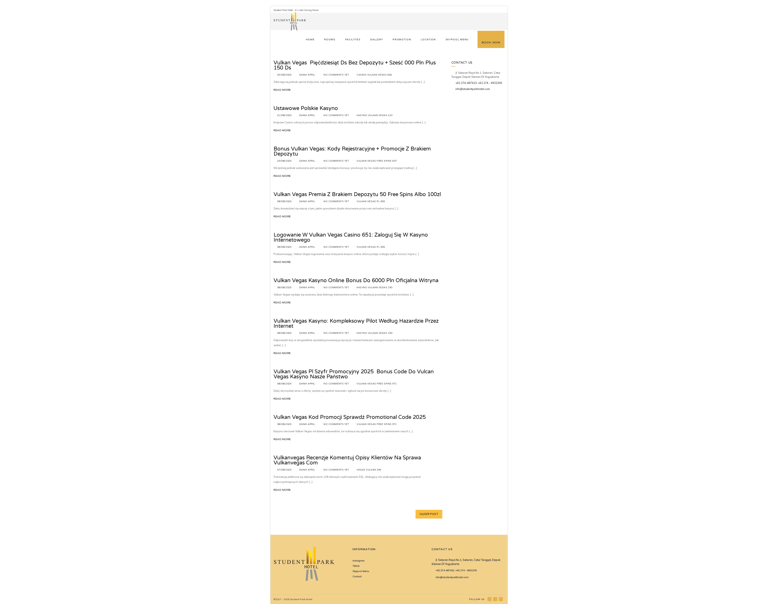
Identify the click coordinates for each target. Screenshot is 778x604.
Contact (357, 576)
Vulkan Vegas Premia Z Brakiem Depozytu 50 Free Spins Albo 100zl (357, 194)
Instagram (359, 560)
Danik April (307, 75)
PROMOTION (402, 39)
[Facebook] (489, 599)
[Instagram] (495, 599)
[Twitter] (501, 599)
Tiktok (356, 565)
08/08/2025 (284, 201)
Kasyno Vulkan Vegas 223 (375, 115)
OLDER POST (429, 514)
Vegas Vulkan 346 (369, 469)
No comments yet (336, 75)
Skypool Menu (361, 571)
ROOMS (329, 39)
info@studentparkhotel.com (472, 89)
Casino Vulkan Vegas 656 (374, 75)
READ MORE (282, 90)
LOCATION (428, 39)
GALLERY (376, 39)
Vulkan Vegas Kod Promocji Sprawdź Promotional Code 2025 (350, 417)
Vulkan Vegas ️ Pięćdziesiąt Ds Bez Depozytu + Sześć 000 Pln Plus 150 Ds (355, 65)
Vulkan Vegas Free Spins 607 (377, 161)
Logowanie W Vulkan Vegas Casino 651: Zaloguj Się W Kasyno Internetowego (351, 237)
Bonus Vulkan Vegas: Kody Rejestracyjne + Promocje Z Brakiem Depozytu (352, 151)
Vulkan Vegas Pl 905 (371, 201)
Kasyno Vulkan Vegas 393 (375, 287)
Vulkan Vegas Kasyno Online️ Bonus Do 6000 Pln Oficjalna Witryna (356, 280)
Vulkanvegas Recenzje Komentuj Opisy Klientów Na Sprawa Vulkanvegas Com (347, 460)
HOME (310, 39)
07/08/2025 (284, 469)
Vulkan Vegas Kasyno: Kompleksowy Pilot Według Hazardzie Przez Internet (356, 323)
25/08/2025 (284, 75)
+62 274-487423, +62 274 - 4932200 (478, 82)
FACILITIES (353, 39)
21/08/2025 (284, 115)
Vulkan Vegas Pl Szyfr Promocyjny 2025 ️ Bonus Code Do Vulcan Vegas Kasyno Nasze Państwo (354, 374)
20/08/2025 (284, 161)
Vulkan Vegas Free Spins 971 (377, 383)
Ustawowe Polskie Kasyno (306, 108)
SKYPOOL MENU (457, 39)
